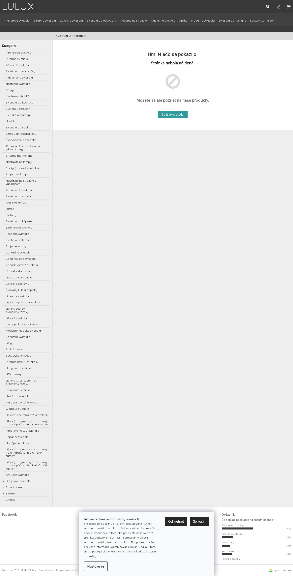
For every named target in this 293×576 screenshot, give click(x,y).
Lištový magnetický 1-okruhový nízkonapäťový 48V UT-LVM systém (26, 453)
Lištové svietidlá (16, 318)
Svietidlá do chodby (19, 196)
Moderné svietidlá (17, 96)
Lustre (10, 209)
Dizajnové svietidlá (18, 481)
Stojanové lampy (17, 174)
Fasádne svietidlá (17, 234)
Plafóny (11, 215)
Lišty (9, 343)
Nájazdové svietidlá (19, 277)
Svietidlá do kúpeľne (19, 221)
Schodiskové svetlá (18, 355)
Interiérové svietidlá (18, 52)
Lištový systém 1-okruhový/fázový (17, 310)
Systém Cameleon (18, 109)
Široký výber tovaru (232, 533)
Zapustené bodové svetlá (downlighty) (23, 147)
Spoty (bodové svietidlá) (22, 168)
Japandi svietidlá (17, 437)
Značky (11, 500)
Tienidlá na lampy (18, 115)
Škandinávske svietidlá (21, 140)
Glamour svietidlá (17, 409)
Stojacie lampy (16, 246)
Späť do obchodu (172, 114)
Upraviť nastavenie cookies (71, 570)
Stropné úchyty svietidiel (22, 362)
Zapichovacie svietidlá (21, 259)
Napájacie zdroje (17, 443)
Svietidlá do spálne (18, 127)
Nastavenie (95, 566)
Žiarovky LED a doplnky (21, 290)
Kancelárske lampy (18, 271)
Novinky (11, 121)
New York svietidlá (18, 396)
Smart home (14, 487)
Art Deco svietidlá (17, 475)
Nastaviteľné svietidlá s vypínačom (21, 182)
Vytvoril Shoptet (282, 570)
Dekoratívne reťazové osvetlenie (27, 415)
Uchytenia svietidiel (18, 368)
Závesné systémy (17, 283)
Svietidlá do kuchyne (19, 102)
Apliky (10, 90)
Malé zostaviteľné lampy (22, 402)
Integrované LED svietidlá (22, 430)
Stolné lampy (14, 349)
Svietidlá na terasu (18, 240)
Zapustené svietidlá (19, 190)
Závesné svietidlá (17, 65)
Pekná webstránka (232, 551)
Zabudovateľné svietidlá (22, 265)
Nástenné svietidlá (18, 84)
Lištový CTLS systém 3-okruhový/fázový (21, 382)
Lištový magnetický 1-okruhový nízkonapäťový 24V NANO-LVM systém (26, 465)
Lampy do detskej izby (21, 133)
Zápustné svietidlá (18, 337)
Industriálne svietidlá (19, 77)
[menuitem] (17, 22)
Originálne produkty (233, 525)
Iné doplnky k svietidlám (22, 324)
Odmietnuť (176, 521)
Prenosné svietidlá (18, 390)
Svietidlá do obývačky (20, 71)
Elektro (10, 493)
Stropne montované (19, 155)
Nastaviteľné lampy (19, 162)
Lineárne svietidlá (17, 296)
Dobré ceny (228, 542)
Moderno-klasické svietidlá (23, 330)
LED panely (13, 374)
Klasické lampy (16, 202)
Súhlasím (199, 521)
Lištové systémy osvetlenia (23, 302)
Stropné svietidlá (17, 59)
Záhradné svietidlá (18, 252)
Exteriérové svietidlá (19, 227)
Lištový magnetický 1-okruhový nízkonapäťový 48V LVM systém (27, 422)
